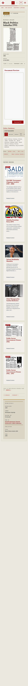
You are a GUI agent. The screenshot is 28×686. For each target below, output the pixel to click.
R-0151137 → (15, 395)
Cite (7, 63)
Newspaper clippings (19, 7)
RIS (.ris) (21, 151)
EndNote (6, 154)
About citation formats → (18, 154)
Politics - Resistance (8, 128)
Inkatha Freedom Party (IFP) (12, 221)
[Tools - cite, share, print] (17, 2)
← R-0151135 (6, 395)
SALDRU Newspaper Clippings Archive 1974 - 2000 (13, 182)
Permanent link (18, 63)
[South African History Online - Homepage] (3, 2)
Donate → (8, 389)
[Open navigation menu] (25, 2)
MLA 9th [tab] (21, 134)
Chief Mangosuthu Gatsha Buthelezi (12, 300)
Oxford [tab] (16, 134)
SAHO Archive (8, 7)
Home (2, 7)
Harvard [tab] (11, 134)
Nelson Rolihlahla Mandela (12, 260)
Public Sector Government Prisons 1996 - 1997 (13, 371)
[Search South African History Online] (13, 2)
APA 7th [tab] (6, 134)
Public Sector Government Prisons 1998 (13, 340)
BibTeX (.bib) (11, 151)
